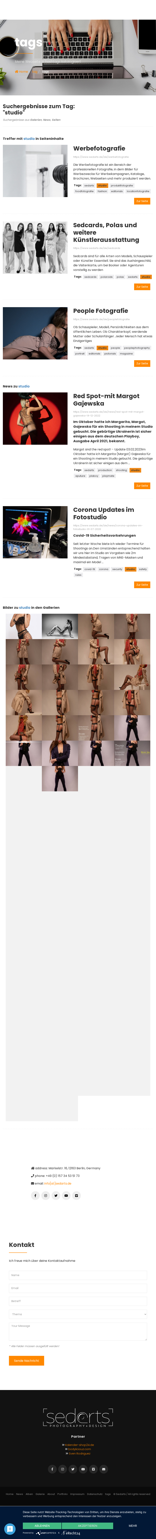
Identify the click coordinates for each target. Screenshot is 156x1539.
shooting (121, 470)
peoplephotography (137, 348)
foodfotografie (84, 191)
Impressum (77, 1494)
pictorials (110, 353)
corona (103, 569)
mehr (133, 1526)
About (51, 1494)
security (117, 569)
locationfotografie (138, 191)
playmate (108, 476)
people (115, 348)
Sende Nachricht (26, 1361)
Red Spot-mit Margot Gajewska (106, 400)
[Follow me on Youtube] (66, 1195)
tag (34, 71)
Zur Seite (142, 201)
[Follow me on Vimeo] (76, 1195)
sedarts (89, 185)
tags (108, 1494)
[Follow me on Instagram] (45, 1195)
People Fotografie (100, 310)
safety (143, 569)
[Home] (78, 1417)
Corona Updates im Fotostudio (103, 513)
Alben (29, 1494)
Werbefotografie (99, 148)
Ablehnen (42, 1526)
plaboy (93, 476)
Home (23, 71)
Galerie (40, 1494)
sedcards (90, 277)
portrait (79, 353)
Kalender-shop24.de (79, 1445)
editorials (117, 191)
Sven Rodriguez (79, 1453)
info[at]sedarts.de (57, 1183)
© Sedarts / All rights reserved (131, 1494)
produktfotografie (122, 185)
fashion (102, 191)
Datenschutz (95, 1494)
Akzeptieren (87, 1526)
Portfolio (62, 1494)
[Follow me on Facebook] (35, 1195)
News (19, 1494)
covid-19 (89, 569)
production (105, 470)
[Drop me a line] (103, 1469)
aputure (80, 476)
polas (120, 277)
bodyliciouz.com (79, 1449)
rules (78, 575)
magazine (126, 353)
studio (102, 185)
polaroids (107, 277)
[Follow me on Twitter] (56, 1195)
